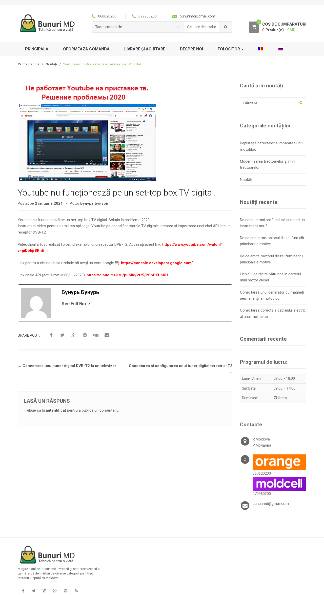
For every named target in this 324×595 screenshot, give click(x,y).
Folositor (229, 49)
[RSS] (76, 591)
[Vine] (44, 591)
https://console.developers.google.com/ (156, 263)
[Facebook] (23, 591)
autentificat (56, 410)
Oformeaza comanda (86, 49)
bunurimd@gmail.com (271, 503)
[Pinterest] (66, 591)
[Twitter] (34, 591)
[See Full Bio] (89, 303)
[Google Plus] (55, 591)
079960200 (262, 493)
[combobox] (201, 27)
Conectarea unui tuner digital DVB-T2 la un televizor (67, 365)
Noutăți (51, 64)
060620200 (262, 473)
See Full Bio (74, 303)
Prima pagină (28, 64)
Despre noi (191, 49)
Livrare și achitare (144, 49)
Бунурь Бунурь (94, 203)
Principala (36, 49)
